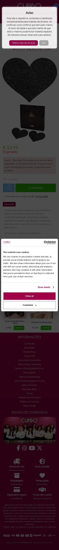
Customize (28, 305)
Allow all (29, 296)
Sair (44, 43)
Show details (44, 287)
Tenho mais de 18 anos (23, 43)
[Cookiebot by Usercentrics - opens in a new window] (44, 242)
